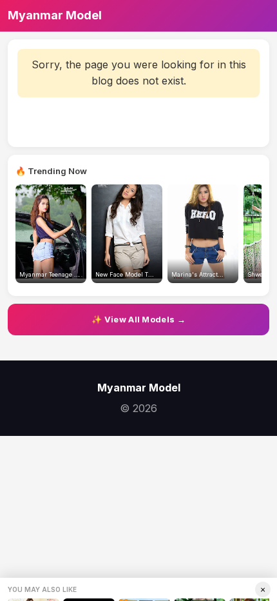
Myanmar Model (55, 15)
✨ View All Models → (138, 319)
